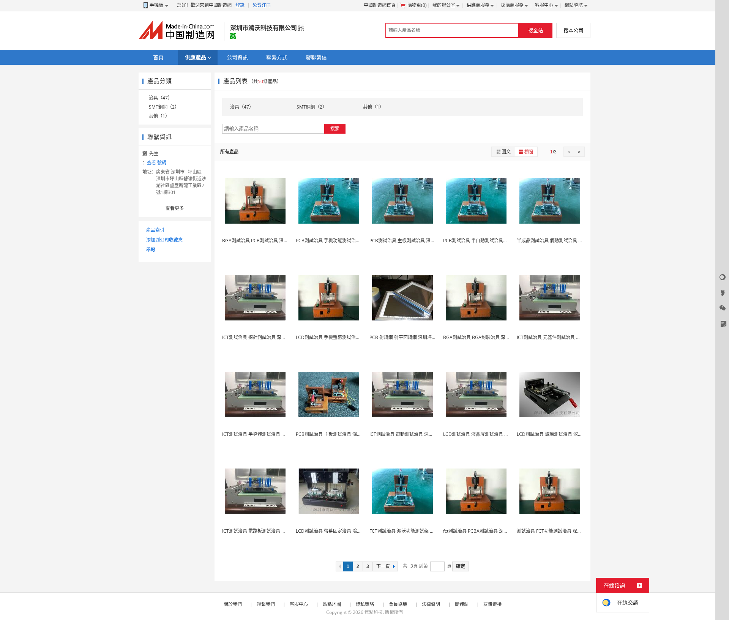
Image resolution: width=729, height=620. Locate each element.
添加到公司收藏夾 (164, 240)
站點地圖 (332, 604)
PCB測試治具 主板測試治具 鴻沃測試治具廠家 (342, 434)
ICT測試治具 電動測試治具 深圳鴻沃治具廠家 (415, 434)
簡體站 (462, 604)
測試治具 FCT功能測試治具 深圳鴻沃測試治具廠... (567, 531)
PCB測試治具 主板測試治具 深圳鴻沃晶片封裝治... (419, 240)
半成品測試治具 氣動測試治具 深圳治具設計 (561, 240)
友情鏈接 (492, 604)
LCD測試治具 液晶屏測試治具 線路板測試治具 (489, 434)
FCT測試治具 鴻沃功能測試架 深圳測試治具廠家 (417, 531)
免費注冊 (261, 5)
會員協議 (398, 604)
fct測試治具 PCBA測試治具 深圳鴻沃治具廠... (488, 531)
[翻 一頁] (339, 566)
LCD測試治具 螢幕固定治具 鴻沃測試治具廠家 (342, 531)
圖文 (506, 151)
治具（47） (160, 98)
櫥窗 (528, 151)
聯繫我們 (266, 604)
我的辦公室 (443, 5)
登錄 (240, 5)
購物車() (417, 5)
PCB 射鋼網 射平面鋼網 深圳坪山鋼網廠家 (411, 337)
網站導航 (574, 5)
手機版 (156, 5)
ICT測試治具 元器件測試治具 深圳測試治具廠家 (564, 337)
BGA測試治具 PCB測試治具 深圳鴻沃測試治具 (269, 240)
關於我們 (233, 604)
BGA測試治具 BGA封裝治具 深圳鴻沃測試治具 (490, 337)
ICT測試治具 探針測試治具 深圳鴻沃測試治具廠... (271, 337)
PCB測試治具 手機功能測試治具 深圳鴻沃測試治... (346, 240)
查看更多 (175, 208)
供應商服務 (478, 5)
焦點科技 (373, 612)
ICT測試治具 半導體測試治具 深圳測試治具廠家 (270, 434)
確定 (460, 566)
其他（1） (159, 116)
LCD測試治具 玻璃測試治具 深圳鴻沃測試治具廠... (567, 434)
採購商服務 (512, 5)
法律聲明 (431, 604)
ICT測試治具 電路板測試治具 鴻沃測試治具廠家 (270, 531)
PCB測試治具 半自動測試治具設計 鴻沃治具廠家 (492, 240)
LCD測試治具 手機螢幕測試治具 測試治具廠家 (342, 337)
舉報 (150, 249)
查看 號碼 (156, 162)
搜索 (334, 128)
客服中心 (544, 5)
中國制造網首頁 (380, 5)
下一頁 (383, 566)
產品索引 (155, 230)
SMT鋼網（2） (164, 107)
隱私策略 (365, 604)
